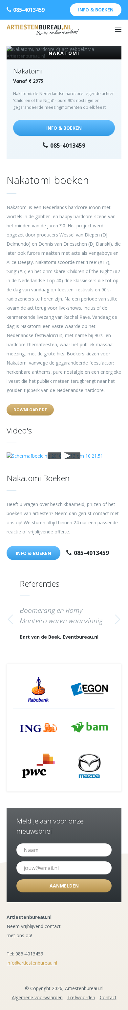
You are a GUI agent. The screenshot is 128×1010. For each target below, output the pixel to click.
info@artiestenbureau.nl (32, 963)
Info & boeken (96, 10)
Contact (108, 997)
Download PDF (30, 410)
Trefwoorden (81, 997)
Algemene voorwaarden (37, 997)
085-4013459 (28, 9)
